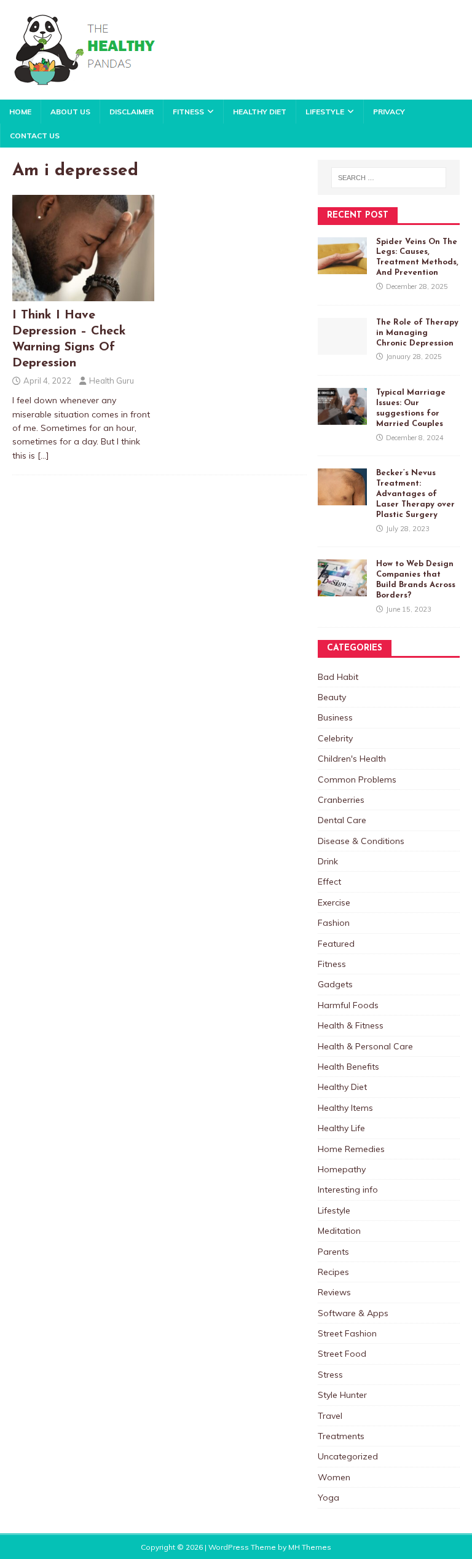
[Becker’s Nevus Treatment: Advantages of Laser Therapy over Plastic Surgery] (342, 498)
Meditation (339, 1230)
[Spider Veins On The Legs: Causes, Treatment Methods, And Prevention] (342, 266)
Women (334, 1477)
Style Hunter (342, 1394)
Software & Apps (353, 1313)
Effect (329, 881)
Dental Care (342, 820)
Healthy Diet (259, 111)
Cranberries (341, 799)
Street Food (342, 1353)
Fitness (188, 111)
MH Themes (309, 1547)
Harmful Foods (348, 1005)
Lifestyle (324, 111)
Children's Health (352, 758)
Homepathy (342, 1169)
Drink (328, 861)
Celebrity (335, 738)
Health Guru (111, 380)
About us (70, 111)
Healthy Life (341, 1128)
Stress (330, 1374)
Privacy (389, 111)
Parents (333, 1251)
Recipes (333, 1271)
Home (20, 111)
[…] (43, 455)
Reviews (334, 1292)
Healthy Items (345, 1107)
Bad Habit (338, 676)
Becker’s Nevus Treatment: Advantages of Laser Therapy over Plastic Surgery (415, 494)
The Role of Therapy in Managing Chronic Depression (417, 332)
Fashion (334, 922)
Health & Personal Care (365, 1046)
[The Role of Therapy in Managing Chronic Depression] (342, 347)
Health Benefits (348, 1066)
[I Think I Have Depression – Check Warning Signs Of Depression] (83, 294)
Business (335, 717)
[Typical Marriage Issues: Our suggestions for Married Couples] (342, 418)
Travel (330, 1415)
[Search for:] (388, 177)
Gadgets (335, 984)
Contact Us (35, 135)
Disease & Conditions (361, 841)
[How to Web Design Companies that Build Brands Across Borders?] (342, 589)
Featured (336, 943)
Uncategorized (348, 1456)
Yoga (328, 1497)
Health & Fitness (351, 1025)
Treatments (341, 1436)
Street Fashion (347, 1333)
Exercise (334, 902)
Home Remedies (351, 1148)
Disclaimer (131, 111)
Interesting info (348, 1189)
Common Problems (357, 779)
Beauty (332, 697)
